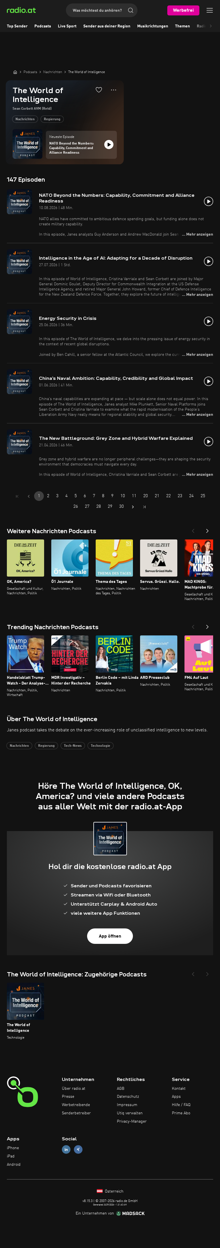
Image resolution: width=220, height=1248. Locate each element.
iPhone (13, 1148)
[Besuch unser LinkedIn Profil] (66, 1150)
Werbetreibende (76, 1105)
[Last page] (144, 506)
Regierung (52, 119)
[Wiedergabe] (108, 144)
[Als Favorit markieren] (98, 89)
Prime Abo (181, 1113)
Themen (182, 26)
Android (14, 1165)
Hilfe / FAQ (181, 1105)
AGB (120, 1089)
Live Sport (67, 26)
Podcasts (42, 26)
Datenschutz (128, 1097)
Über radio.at (73, 1089)
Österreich (113, 1191)
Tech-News (73, 746)
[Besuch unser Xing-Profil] (78, 1150)
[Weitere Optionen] (113, 90)
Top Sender (17, 26)
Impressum (127, 1105)
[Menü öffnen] (209, 10)
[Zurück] (193, 529)
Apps (176, 1097)
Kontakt (179, 1089)
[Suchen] (130, 10)
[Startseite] (15, 72)
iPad (11, 1156)
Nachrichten (25, 119)
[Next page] (133, 506)
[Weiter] (207, 529)
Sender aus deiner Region (106, 26)
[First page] (17, 496)
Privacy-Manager (132, 1121)
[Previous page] (28, 496)
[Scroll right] (211, 26)
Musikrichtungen (152, 26)
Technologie (100, 746)
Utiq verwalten (130, 1113)
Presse (68, 1097)
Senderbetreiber (76, 1113)
